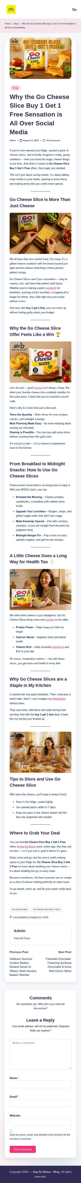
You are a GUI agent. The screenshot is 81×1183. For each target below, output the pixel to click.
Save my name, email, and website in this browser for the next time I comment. (40, 1136)
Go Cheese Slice (19, 909)
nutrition (49, 619)
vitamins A (58, 647)
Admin (20, 931)
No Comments (53, 140)
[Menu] (74, 9)
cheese (38, 387)
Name (14, 1078)
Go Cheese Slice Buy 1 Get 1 (46, 909)
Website (15, 1115)
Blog (15, 88)
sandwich (51, 288)
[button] (22, 938)
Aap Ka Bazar (28, 846)
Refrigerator (59, 698)
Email (14, 1096)
